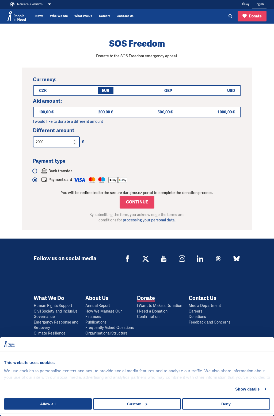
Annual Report (97, 305)
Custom (134, 404)
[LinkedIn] (200, 258)
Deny (226, 404)
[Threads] (218, 258)
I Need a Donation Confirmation (152, 314)
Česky (245, 4)
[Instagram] (182, 258)
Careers (104, 16)
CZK (43, 90)
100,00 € (46, 112)
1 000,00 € (226, 112)
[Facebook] (127, 258)
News (39, 16)
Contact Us (125, 16)
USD (231, 90)
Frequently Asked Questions (109, 327)
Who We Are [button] (59, 16)
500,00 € (165, 112)
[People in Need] (16, 16)
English (259, 4)
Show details (247, 389)
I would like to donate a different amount (68, 121)
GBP (168, 90)
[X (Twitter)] (145, 258)
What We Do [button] (83, 16)
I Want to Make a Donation (159, 305)
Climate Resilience (49, 333)
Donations (197, 316)
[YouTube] (164, 258)
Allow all (48, 404)
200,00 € (105, 112)
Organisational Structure (106, 333)
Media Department (205, 305)
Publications (95, 322)
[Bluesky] (236, 258)
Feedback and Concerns (210, 322)
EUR (105, 90)
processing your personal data (148, 220)
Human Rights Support (53, 305)
